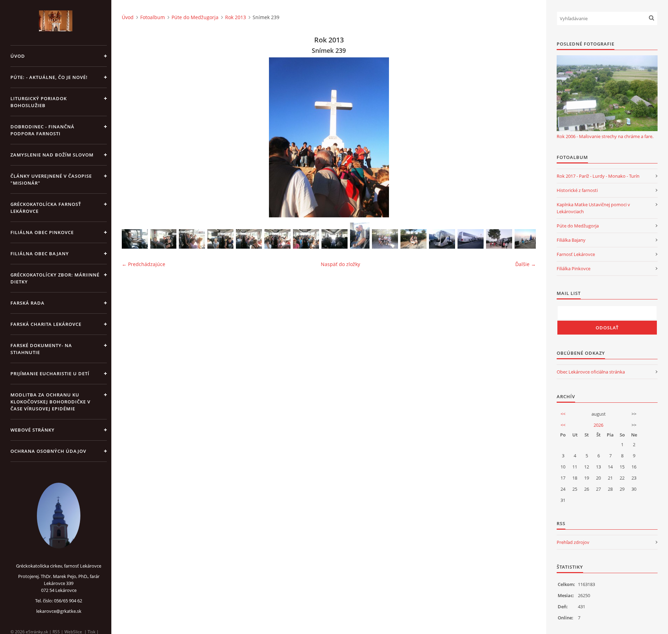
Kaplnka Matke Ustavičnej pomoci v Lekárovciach (593, 208)
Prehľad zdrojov (573, 542)
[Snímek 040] (499, 239)
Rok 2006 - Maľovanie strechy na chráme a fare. (605, 136)
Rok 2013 (235, 17)
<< (562, 414)
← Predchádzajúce (143, 264)
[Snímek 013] (359, 236)
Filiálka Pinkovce (573, 268)
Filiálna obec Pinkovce (42, 232)
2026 (598, 425)
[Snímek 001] (135, 239)
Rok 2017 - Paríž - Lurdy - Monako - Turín (598, 176)
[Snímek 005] (163, 239)
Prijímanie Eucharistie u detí (49, 373)
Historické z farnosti (577, 190)
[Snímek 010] (306, 239)
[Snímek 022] (413, 239)
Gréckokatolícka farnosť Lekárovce (45, 207)
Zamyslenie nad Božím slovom (52, 155)
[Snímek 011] (334, 239)
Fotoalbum (152, 17)
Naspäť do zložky (340, 264)
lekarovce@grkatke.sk (58, 611)
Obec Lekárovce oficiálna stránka (591, 372)
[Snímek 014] (385, 239)
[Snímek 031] (471, 239)
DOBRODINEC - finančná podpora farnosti (42, 130)
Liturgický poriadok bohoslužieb (38, 102)
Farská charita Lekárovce (45, 324)
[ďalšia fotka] (524, 137)
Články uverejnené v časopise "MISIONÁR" (51, 179)
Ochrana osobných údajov (48, 451)
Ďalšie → (525, 264)
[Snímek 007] (220, 239)
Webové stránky (32, 430)
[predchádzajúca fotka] (133, 137)
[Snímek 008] (249, 239)
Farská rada (27, 303)
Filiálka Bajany (571, 240)
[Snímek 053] (528, 239)
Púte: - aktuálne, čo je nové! (49, 77)
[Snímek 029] (442, 239)
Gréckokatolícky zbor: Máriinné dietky (55, 278)
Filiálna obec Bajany (39, 253)
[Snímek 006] (192, 239)
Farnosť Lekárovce (576, 254)
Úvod (17, 56)
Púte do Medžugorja (195, 17)
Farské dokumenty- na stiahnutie (41, 348)
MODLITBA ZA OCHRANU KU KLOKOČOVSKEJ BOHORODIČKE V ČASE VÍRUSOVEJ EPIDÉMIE (50, 402)
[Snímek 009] (277, 239)
